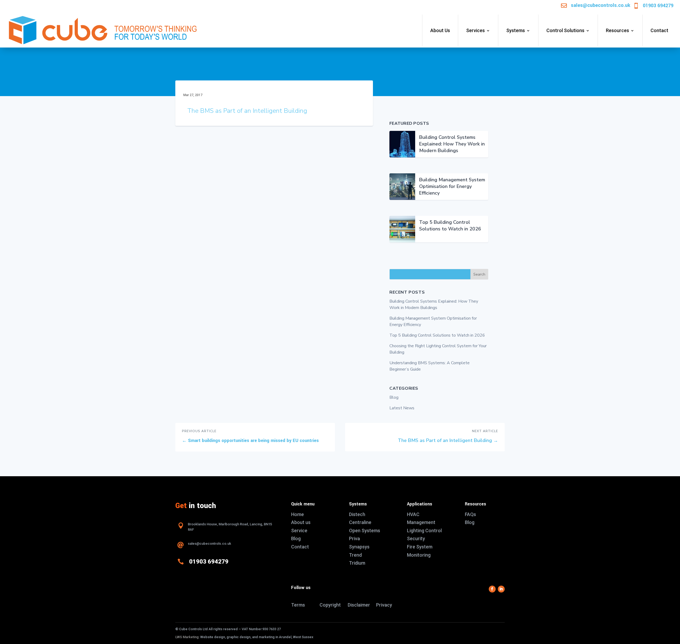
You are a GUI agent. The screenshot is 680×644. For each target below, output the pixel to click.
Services (475, 30)
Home (297, 514)
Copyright (330, 605)
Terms (298, 605)
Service (299, 530)
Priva (354, 538)
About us (301, 522)
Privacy (384, 605)
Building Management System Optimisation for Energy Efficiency (452, 186)
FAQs (470, 514)
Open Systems (364, 530)
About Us (440, 30)
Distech (357, 514)
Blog (393, 397)
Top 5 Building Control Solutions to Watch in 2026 (450, 225)
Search (479, 274)
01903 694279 (658, 5)
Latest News (401, 408)
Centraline (360, 522)
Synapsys (359, 546)
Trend (355, 555)
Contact (659, 30)
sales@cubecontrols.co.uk (600, 5)
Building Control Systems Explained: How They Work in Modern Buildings (452, 144)
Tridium (357, 563)
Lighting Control (424, 530)
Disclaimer (359, 605)
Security (416, 538)
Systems (515, 30)
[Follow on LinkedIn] (501, 589)
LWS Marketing (187, 637)
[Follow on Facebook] (492, 589)
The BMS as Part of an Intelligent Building (247, 110)
